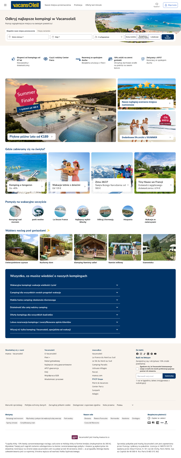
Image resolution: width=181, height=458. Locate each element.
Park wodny (68, 418)
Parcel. (95, 372)
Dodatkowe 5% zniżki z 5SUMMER (139, 137)
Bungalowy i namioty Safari (143, 37)
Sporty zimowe (11, 423)
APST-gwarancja (52, 368)
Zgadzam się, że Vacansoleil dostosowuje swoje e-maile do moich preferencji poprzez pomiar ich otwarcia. (157, 369)
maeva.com (97, 375)
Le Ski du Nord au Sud (102, 361)
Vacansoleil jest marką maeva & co (94, 437)
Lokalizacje (154, 37)
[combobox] (28, 37)
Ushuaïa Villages (99, 368)
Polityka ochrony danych (35, 405)
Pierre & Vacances (100, 383)
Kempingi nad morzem (14, 418)
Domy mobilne (131, 37)
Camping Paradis (99, 364)
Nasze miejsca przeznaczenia (58, 5)
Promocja (78, 5)
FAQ (46, 372)
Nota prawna (108, 405)
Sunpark (96, 390)
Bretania (88, 418)
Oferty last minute (93, 5)
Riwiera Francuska (100, 418)
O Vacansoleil (50, 353)
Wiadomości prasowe (54, 379)
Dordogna (136, 418)
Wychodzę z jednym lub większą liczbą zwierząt (43, 418)
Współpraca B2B (52, 375)
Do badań (168, 37)
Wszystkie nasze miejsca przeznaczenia (21, 31)
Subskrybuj (169, 376)
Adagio (95, 393)
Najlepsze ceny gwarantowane (58, 364)
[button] (5, 5)
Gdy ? (57, 37)
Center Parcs (97, 386)
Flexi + (47, 357)
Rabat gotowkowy (52, 361)
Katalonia (125, 418)
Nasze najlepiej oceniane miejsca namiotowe (139, 103)
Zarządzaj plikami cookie (59, 405)
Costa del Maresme (92, 423)
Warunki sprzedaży (13, 405)
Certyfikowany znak (27, 423)
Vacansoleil (97, 353)
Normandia (115, 418)
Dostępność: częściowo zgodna (86, 405)
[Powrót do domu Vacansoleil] (26, 5)
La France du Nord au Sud (103, 357)
